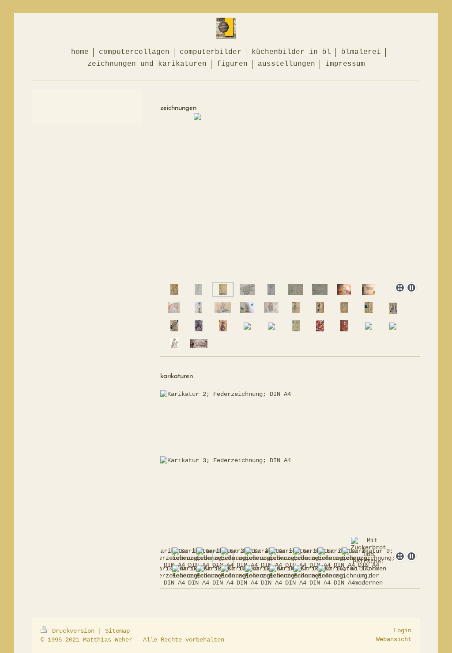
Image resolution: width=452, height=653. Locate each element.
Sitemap (117, 630)
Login (402, 630)
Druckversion (73, 630)
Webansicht (393, 639)
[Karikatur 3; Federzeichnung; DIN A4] (290, 464)
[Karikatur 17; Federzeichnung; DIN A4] (344, 575)
